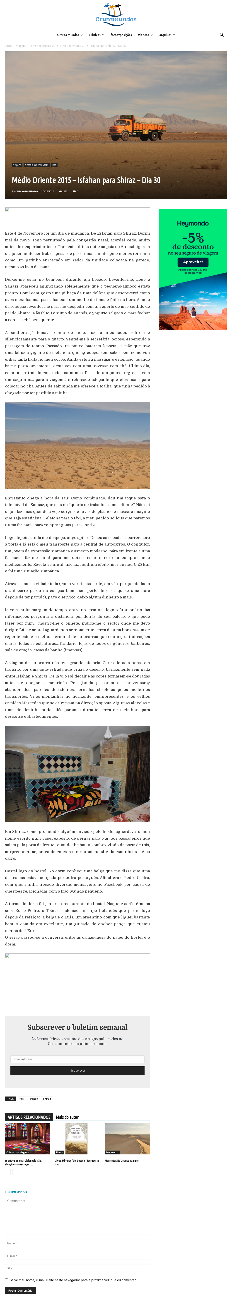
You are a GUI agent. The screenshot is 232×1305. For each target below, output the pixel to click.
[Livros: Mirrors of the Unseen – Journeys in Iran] (77, 1138)
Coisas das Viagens (17, 1152)
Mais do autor (67, 1117)
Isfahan (33, 1098)
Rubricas (95, 35)
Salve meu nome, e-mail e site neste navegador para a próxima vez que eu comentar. (73, 1280)
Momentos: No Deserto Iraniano (122, 1160)
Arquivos (165, 35)
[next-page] (15, 1172)
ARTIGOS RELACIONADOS (29, 1117)
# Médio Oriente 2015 (44, 46)
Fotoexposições (121, 35)
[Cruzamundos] (116, 15)
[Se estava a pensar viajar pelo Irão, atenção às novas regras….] (27, 1138)
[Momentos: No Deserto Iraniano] (127, 1138)
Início (8, 46)
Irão (54, 164)
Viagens (143, 35)
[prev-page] (8, 1172)
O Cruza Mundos (68, 35)
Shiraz (47, 1098)
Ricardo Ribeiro (27, 191)
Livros (59, 1152)
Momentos (112, 1152)
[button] (221, 35)
